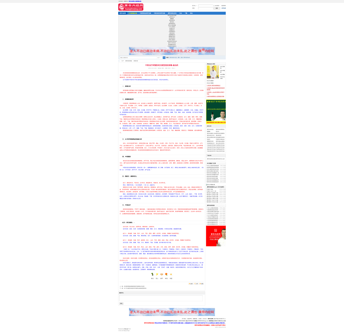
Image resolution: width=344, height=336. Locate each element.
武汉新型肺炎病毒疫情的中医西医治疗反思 (134, 286)
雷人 (157, 278)
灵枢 (182, 57)
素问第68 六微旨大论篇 (212, 198)
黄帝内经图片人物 (211, 133)
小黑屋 (199, 318)
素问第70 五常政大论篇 (212, 194)
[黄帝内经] (130, 7)
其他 (191, 13)
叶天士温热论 (172, 26)
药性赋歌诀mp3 (172, 44)
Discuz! (126, 329)
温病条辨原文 (172, 23)
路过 (152, 278)
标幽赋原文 (172, 30)
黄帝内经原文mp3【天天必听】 (216, 187)
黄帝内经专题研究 (220, 133)
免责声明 (189, 318)
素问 (179, 57)
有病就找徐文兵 (211, 143)
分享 (197, 283)
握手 (161, 278)
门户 (122, 61)
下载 (186, 13)
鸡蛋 (171, 278)
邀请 (191, 283)
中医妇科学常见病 (211, 145)
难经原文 (172, 22)
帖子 (159, 57)
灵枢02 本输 (210, 189)
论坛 (180, 13)
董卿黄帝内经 (210, 141)
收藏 (202, 283)
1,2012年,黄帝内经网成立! (213, 85)
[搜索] (164, 57)
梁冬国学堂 (172, 20)
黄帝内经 (119, 61)
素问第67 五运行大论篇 (212, 200)
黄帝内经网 (123, 13)
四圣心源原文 (172, 39)
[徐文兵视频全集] (210, 184)
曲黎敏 (208, 131)
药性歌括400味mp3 (172, 41)
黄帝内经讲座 (128, 61)
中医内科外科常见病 (159, 13)
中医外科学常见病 (220, 147)
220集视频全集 (133, 13)
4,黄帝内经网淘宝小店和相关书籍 (215, 96)
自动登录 (217, 5)
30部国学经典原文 (172, 46)
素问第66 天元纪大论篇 (212, 202)
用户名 (193, 5)
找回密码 (223, 5)
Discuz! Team (126, 330)
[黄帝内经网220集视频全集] (218, 123)
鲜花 (166, 278)
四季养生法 (172, 17)
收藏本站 (126, 1)
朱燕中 (208, 139)
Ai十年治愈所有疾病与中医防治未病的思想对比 (135, 288)
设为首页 (121, 1)
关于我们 (184, 318)
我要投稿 (195, 318)
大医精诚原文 (172, 31)
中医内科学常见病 (211, 147)
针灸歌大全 (172, 28)
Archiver (205, 318)
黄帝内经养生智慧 (172, 15)
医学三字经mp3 (172, 43)
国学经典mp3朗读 (220, 141)
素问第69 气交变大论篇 (212, 196)
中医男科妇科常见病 (145, 13)
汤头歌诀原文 (172, 38)
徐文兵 (217, 131)
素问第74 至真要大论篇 (212, 193)
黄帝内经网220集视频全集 (135, 1)
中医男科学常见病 (220, 145)
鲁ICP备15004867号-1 (219, 318)
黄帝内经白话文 (172, 13)
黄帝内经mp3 (186, 57)
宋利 (163, 68)
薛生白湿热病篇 (172, 25)
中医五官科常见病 (220, 151)
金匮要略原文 (172, 34)
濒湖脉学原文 (172, 36)
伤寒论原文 (172, 33)
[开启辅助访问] (225, 1)
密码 (193, 8)
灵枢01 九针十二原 (211, 191)
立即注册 (223, 8)
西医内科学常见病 (211, 149)
